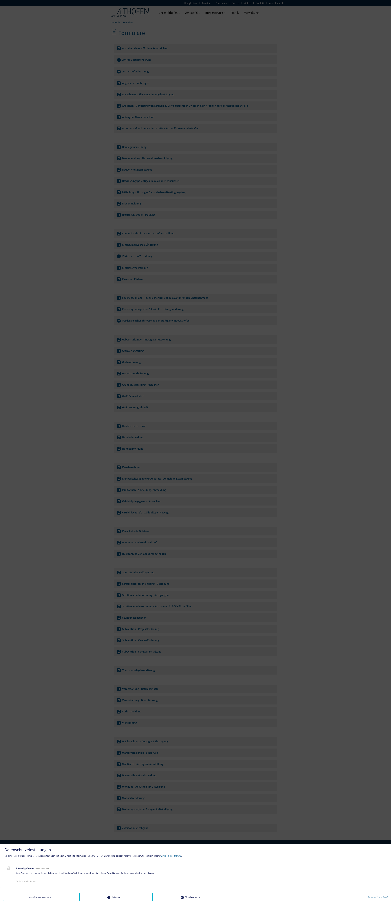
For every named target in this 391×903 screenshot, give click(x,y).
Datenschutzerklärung (171, 855)
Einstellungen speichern (40, 897)
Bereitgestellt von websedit (378, 897)
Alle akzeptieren (192, 897)
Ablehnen (116, 897)
